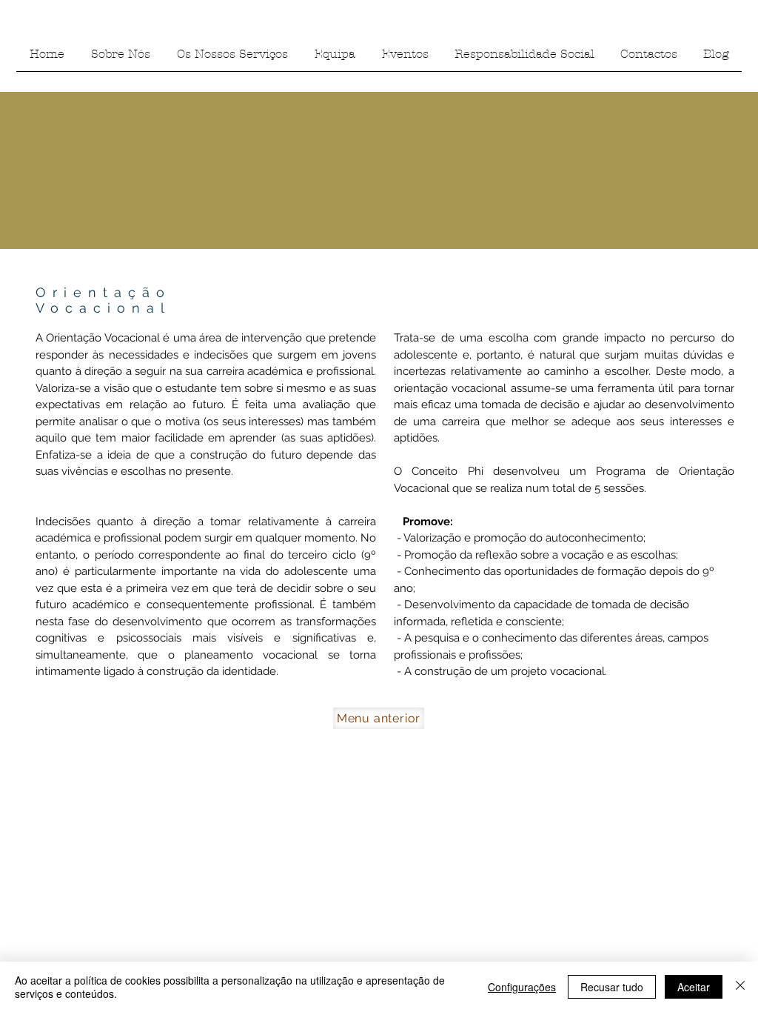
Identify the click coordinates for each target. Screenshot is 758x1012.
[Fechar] (740, 986)
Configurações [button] (522, 986)
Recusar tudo (611, 986)
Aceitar (693, 986)
